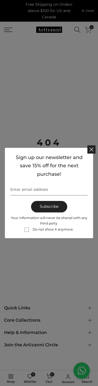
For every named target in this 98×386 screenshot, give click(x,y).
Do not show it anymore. (53, 229)
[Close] (91, 149)
